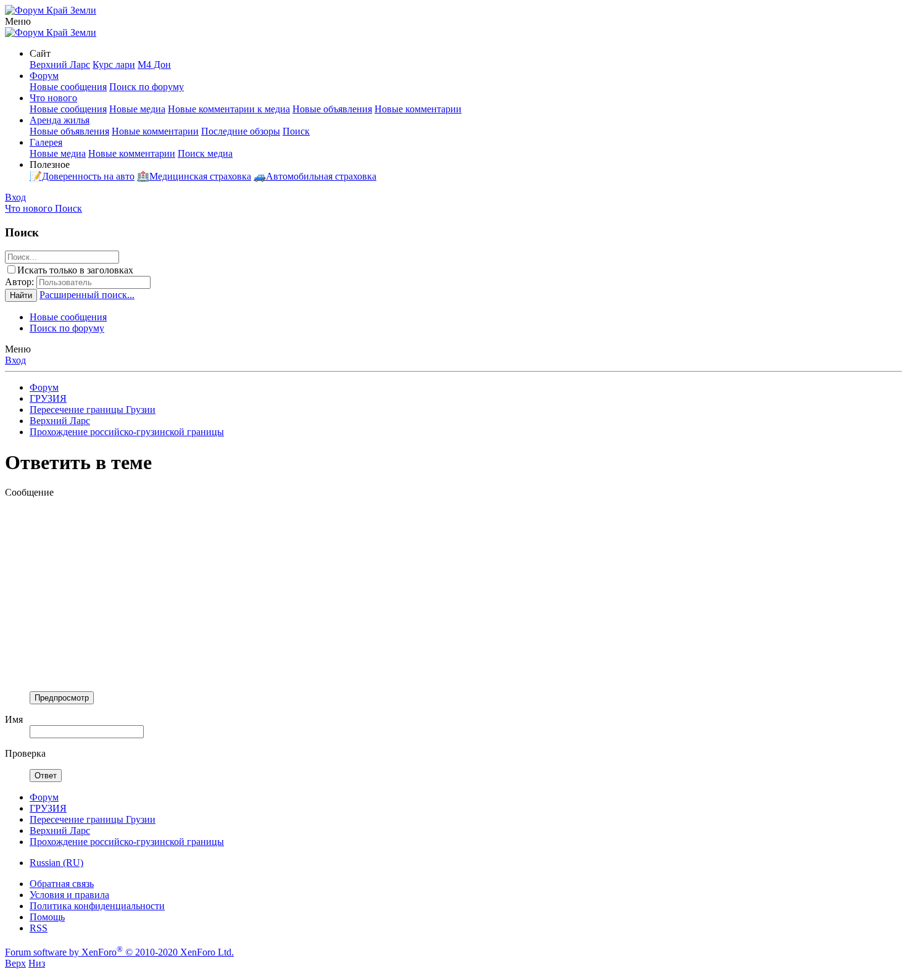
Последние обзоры (240, 131)
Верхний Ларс (60, 64)
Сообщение (29, 492)
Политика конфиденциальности (97, 906)
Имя (14, 719)
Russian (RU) (56, 862)
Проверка (25, 753)
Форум (44, 75)
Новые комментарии (418, 109)
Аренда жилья (59, 120)
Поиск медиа (205, 153)
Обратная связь (62, 883)
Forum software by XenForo (119, 952)
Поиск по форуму (146, 86)
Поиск (296, 131)
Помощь (47, 917)
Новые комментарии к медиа (229, 109)
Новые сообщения (68, 86)
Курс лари (114, 64)
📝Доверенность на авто (82, 176)
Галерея (46, 142)
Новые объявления (332, 109)
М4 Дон (154, 64)
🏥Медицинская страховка (194, 176)
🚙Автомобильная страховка (315, 176)
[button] (18, 21)
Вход (15, 360)
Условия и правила (69, 894)
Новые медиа (137, 109)
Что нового (53, 98)
